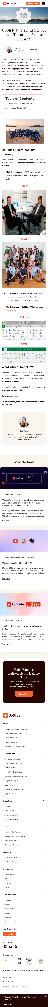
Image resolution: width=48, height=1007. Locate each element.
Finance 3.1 (21, 62)
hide (37, 99)
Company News (24, 462)
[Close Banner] (45, 996)
